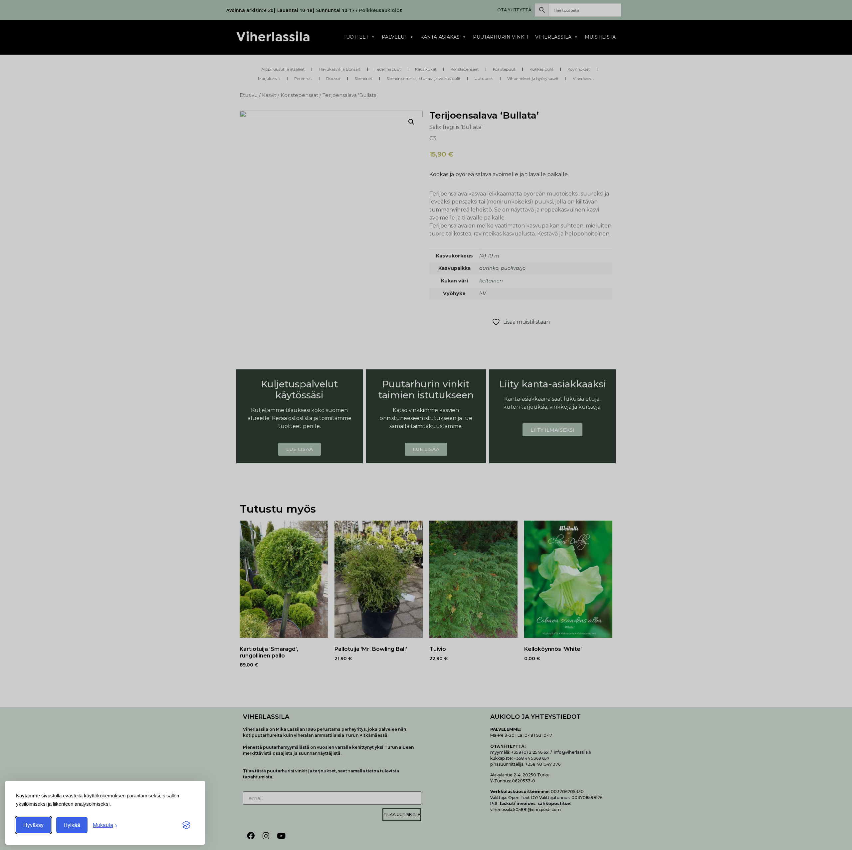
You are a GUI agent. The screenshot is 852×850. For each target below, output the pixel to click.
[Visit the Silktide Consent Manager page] (186, 825)
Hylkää (72, 825)
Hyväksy (33, 825)
